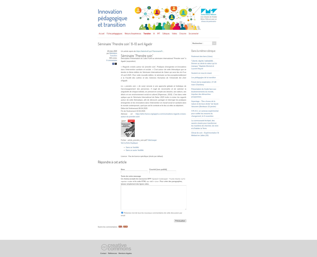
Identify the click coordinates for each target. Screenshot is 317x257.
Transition (147, 33)
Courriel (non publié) (158, 169)
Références (112, 253)
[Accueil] (158, 29)
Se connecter (193, 33)
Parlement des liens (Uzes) (201, 56)
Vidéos (174, 33)
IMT (158, 33)
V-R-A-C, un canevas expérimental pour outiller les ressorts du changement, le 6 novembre (204, 113)
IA (154, 33)
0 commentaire (111, 60)
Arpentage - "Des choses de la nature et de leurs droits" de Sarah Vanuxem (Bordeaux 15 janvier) (204, 103)
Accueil (101, 33)
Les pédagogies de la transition (203, 77)
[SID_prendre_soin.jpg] (128, 136)
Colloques (166, 33)
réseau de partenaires (208, 21)
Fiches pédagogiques (114, 33)
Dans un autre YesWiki (135, 150)
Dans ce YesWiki (132, 147)
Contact (103, 253)
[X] (116, 64)
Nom (123, 169)
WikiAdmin (113, 53)
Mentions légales (125, 253)
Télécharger (152, 140)
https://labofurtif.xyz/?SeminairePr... (150, 51)
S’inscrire (182, 33)
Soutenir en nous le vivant (201, 73)
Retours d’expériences (133, 33)
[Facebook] (113, 64)
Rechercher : (197, 43)
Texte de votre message (131, 176)
